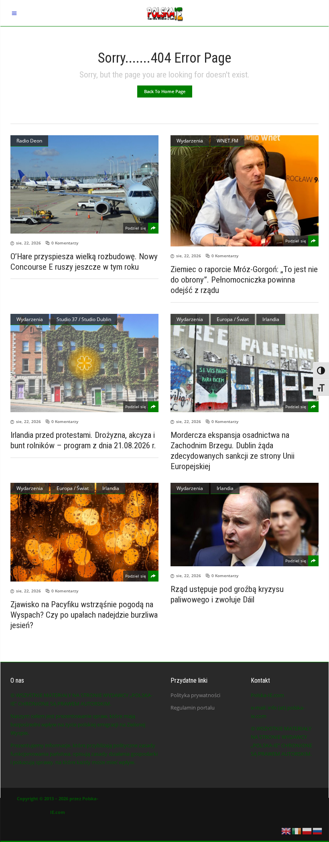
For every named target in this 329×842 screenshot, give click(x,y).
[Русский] (318, 830)
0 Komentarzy (64, 243)
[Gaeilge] (297, 830)
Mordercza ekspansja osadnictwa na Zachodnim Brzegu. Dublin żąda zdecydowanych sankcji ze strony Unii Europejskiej (232, 450)
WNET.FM (227, 140)
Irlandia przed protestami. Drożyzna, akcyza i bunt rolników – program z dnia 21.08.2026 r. (83, 440)
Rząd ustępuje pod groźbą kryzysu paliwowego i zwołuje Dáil (227, 594)
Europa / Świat (233, 319)
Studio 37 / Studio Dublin (84, 319)
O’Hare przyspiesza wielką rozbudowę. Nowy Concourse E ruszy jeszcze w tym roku (84, 262)
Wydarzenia (190, 140)
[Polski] (307, 830)
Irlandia (270, 319)
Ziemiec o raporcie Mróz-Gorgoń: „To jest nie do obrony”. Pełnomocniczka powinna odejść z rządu (244, 279)
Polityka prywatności (195, 695)
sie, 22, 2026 (28, 243)
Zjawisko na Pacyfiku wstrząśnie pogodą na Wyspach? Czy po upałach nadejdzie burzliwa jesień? (84, 615)
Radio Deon (29, 140)
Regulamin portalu (193, 707)
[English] (286, 830)
